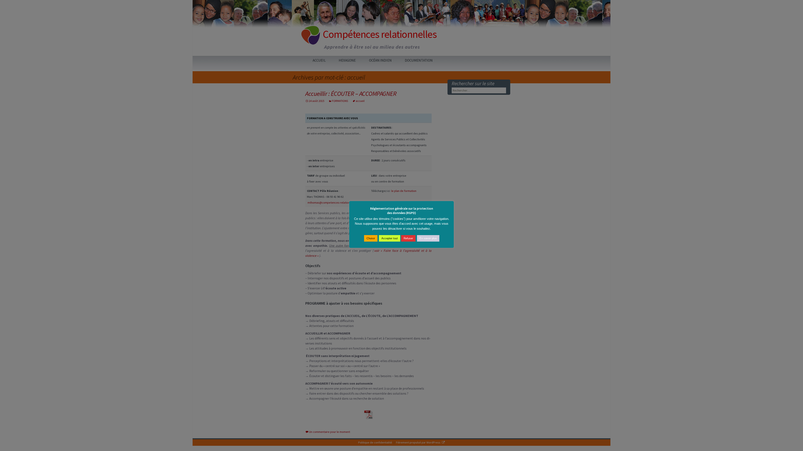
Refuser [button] (408, 238)
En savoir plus (428, 238)
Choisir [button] (371, 238)
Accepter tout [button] (389, 238)
